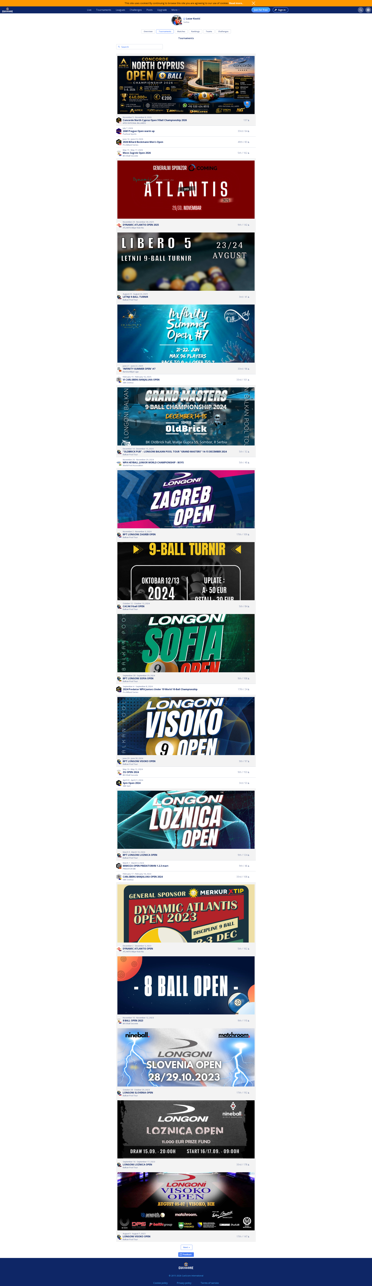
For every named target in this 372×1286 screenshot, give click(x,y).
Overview (148, 31)
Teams (209, 31)
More (174, 9)
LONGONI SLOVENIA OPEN (138, 1092)
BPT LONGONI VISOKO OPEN (139, 761)
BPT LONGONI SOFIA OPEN (138, 678)
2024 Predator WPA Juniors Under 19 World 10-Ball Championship (160, 689)
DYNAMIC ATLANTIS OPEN (138, 948)
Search (125, 47)
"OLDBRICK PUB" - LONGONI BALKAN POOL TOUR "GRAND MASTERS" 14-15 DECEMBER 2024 (175, 451)
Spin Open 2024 (131, 783)
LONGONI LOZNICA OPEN (137, 1164)
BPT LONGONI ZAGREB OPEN (139, 534)
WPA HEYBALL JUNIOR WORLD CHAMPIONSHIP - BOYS (153, 462)
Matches (181, 31)
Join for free (261, 9)
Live (89, 9)
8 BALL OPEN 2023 (133, 1020)
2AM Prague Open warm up (139, 131)
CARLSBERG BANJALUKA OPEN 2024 (143, 876)
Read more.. (236, 3)
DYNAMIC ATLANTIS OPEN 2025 (141, 224)
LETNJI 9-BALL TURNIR (135, 296)
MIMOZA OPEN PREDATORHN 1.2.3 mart (145, 865)
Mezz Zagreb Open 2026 (137, 152)
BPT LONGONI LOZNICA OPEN (140, 855)
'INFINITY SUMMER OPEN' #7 (139, 368)
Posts (149, 9)
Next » (186, 1247)
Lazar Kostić (193, 18)
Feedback (187, 1254)
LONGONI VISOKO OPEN (136, 1236)
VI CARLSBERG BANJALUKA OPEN (141, 379)
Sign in (282, 9)
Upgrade (162, 9)
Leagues (120, 9)
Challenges (136, 9)
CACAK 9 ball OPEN (133, 606)
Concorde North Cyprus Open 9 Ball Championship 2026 (155, 120)
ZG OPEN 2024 (131, 772)
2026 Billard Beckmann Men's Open (143, 142)
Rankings (195, 31)
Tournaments (103, 9)
